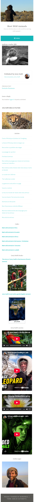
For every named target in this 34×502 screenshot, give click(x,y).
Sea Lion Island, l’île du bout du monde (13, 197)
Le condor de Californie (8, 174)
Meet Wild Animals (17, 26)
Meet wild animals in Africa (10, 236)
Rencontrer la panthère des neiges (12, 147)
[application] (17, 338)
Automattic (22, 499)
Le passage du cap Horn (9, 152)
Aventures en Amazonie (8, 201)
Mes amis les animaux (8, 217)
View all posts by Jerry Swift (12, 77)
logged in (11, 99)
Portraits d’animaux (8, 87)
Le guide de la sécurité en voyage (11, 183)
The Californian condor (8, 179)
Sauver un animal (7, 188)
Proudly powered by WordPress (16, 497)
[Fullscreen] (30, 345)
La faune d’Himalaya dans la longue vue (13, 143)
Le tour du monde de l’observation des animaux (15, 192)
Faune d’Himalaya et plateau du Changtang (14, 138)
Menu (18, 38)
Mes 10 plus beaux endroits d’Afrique (12, 206)
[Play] (4, 345)
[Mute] (27, 345)
